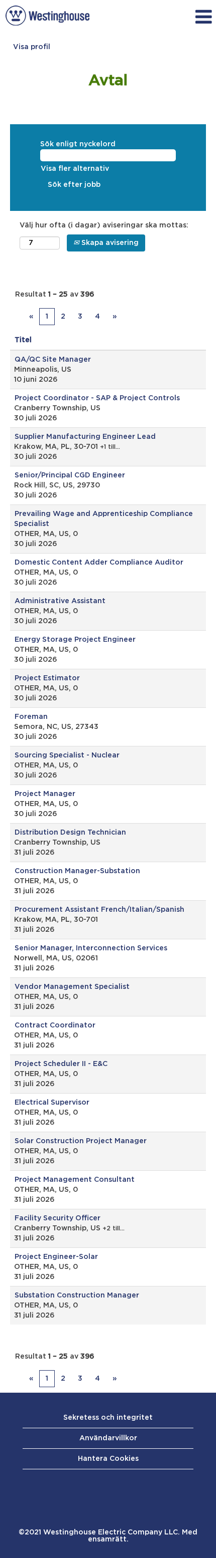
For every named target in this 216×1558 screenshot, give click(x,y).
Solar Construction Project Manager (81, 1141)
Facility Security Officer (57, 1218)
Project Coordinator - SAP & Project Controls (97, 398)
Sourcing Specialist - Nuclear (67, 755)
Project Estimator (47, 678)
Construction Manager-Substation (77, 871)
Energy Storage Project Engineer (75, 639)
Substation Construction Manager (77, 1295)
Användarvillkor (108, 1438)
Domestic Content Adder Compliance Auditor (99, 562)
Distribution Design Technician (70, 832)
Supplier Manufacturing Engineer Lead (85, 436)
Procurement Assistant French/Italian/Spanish (99, 909)
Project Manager (45, 794)
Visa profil (31, 47)
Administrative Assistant (60, 601)
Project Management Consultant (75, 1179)
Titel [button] (23, 340)
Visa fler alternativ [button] (75, 168)
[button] (155, 17)
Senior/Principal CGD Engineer (70, 475)
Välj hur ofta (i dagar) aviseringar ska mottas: (104, 225)
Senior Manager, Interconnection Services (91, 948)
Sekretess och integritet (108, 1417)
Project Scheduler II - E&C (61, 1064)
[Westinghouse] (47, 15)
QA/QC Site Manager (53, 359)
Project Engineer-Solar (56, 1256)
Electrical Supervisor (52, 1102)
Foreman (31, 716)
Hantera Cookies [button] (108, 1458)
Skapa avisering (109, 242)
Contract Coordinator (55, 1025)
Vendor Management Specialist (72, 986)
